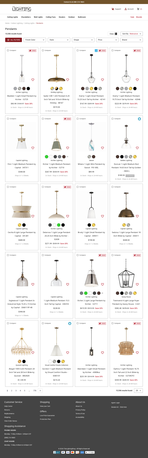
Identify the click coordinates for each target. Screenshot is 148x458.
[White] (51, 156)
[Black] (28, 88)
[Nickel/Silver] (19, 88)
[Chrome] (15, 88)
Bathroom (82, 17)
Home (7, 23)
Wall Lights (38, 17)
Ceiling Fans (51, 17)
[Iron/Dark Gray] (55, 156)
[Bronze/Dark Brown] (24, 88)
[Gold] (19, 361)
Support (118, 9)
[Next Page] (40, 390)
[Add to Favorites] (33, 79)
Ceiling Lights (12, 17)
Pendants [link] (39, 23)
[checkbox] (8, 50)
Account (131, 9)
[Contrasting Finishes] (56, 88)
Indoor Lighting (17, 23)
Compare (13, 50)
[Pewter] (59, 156)
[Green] (46, 156)
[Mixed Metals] (52, 88)
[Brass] (61, 88)
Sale (132, 17)
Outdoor (71, 17)
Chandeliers (26, 17)
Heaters (62, 17)
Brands (139, 17)
